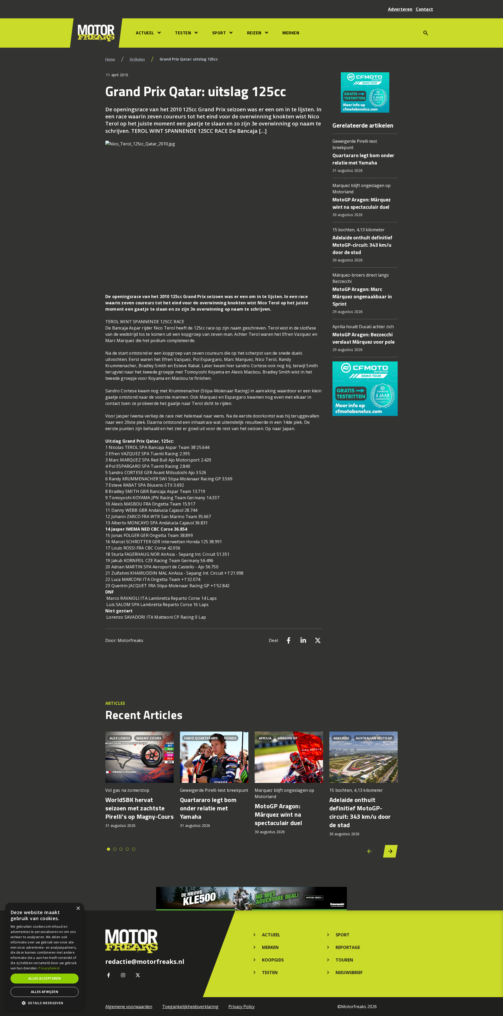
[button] (44, 1003)
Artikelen (137, 59)
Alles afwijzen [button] (44, 992)
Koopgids (273, 960)
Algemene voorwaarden (128, 1006)
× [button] (78, 908)
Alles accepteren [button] (44, 978)
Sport (219, 33)
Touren (344, 960)
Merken (290, 33)
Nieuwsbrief (349, 972)
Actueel (145, 33)
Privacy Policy (241, 1006)
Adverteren (400, 9)
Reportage (348, 947)
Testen (183, 33)
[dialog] (44, 957)
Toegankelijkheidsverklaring (190, 1006)
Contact (424, 9)
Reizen (254, 33)
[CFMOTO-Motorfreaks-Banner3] (365, 92)
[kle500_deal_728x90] (251, 898)
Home (110, 59)
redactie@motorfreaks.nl (144, 961)
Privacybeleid (49, 968)
